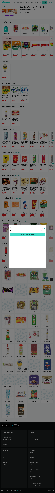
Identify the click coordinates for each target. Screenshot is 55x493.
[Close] (44, 229)
